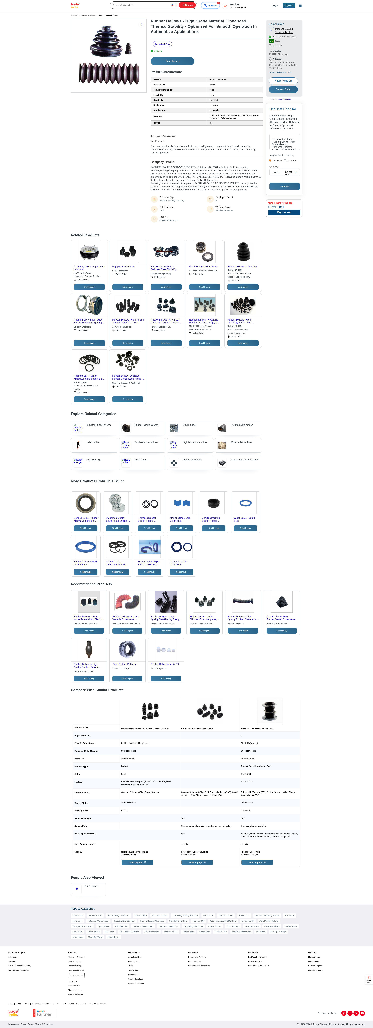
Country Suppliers (315, 966)
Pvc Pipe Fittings (278, 931)
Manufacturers (314, 957)
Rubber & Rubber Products (92, 16)
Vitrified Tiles (221, 931)
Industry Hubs (313, 962)
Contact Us (72, 981)
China (18, 1003)
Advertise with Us (135, 957)
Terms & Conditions (44, 1024)
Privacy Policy (27, 1024)
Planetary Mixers (272, 926)
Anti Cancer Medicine (129, 931)
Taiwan (26, 1003)
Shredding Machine (178, 921)
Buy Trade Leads (195, 962)
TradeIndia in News (76, 970)
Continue (284, 186)
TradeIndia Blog (74, 966)
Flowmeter (77, 921)
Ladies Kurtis (291, 926)
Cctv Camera (94, 931)
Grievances (13, 1024)
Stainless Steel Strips (168, 926)
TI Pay (130, 966)
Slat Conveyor (233, 926)
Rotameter (289, 915)
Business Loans (134, 975)
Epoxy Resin (103, 926)
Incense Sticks (170, 931)
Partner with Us (74, 986)
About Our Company (76, 957)
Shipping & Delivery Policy (18, 970)
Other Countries (100, 1003)
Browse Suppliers (255, 962)
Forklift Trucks (95, 915)
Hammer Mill (198, 921)
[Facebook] (343, 1013)
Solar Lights (188, 931)
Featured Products (315, 970)
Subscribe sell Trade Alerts (258, 966)
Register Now (284, 212)
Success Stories (74, 962)
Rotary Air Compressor (98, 921)
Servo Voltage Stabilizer (118, 915)
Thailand (35, 1003)
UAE (64, 1003)
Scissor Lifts (244, 915)
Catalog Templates (135, 979)
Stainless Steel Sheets (143, 926)
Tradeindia (75, 16)
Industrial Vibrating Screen (267, 915)
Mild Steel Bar (121, 926)
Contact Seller (283, 89)
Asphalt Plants (214, 926)
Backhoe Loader (159, 915)
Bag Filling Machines (193, 926)
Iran (90, 1003)
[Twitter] (356, 1013)
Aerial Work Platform (268, 921)
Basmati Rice (141, 915)
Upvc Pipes (78, 937)
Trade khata (133, 970)
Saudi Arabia (74, 1003)
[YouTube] (362, 1013)
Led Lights (77, 931)
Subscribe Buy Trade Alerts (199, 966)
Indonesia (55, 1003)
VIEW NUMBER (283, 81)
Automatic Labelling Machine (223, 921)
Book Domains (134, 962)
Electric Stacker (226, 915)
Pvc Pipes (260, 931)
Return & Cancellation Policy (19, 966)
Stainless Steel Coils (241, 931)
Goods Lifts (204, 931)
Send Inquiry (173, 61)
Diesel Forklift (248, 921)
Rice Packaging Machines (152, 921)
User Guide (12, 962)
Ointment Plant (252, 926)
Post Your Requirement (257, 957)
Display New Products (197, 957)
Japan (10, 1003)
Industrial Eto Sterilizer (124, 921)
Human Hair (78, 915)
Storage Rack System (83, 926)
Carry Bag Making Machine (185, 915)
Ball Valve (109, 931)
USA (84, 1003)
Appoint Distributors (136, 983)
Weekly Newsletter (75, 994)
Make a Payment (74, 990)
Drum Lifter (208, 915)
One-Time (277, 160)
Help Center (13, 957)
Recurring (292, 160)
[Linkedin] (350, 1013)
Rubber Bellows (111, 16)
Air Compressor (151, 931)
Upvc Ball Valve (95, 937)
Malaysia (45, 1003)
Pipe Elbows (113, 937)
